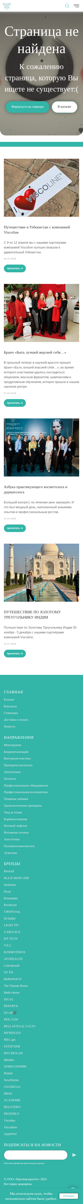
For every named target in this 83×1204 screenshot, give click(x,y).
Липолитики (12, 772)
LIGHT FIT (11, 925)
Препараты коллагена (18, 765)
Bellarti (8, 1073)
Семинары (11, 713)
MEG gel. (10, 1039)
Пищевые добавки (16, 798)
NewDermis (11, 1080)
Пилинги (10, 778)
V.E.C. (8, 945)
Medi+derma (11, 992)
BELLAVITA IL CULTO (20, 1026)
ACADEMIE (12, 1100)
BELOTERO (12, 1107)
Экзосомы (10, 852)
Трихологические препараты (23, 805)
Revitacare (10, 905)
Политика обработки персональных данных (24, 1163)
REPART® (11, 1006)
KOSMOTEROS (14, 952)
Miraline (9, 1060)
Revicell (9, 871)
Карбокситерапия (15, 819)
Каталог (9, 699)
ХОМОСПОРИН (15, 1066)
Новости (9, 726)
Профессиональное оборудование (26, 785)
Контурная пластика (17, 758)
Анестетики (12, 839)
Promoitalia (11, 898)
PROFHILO (11, 1113)
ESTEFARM (12, 1046)
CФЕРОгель (12, 911)
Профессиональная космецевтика (26, 792)
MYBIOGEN (12, 1032)
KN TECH (11, 938)
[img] (7, 6)
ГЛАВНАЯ (13, 692)
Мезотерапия (12, 745)
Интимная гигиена (16, 832)
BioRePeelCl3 (12, 979)
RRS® (8, 1093)
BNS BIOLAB (13, 1053)
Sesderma (10, 884)
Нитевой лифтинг (16, 825)
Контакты (10, 706)
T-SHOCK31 (12, 932)
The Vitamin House (16, 985)
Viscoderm (10, 1127)
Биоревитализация (16, 751)
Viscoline (9, 1120)
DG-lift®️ (10, 1012)
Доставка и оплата (16, 719)
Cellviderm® (12, 965)
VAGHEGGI (12, 1086)
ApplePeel (10, 1133)
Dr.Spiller (10, 918)
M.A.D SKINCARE (16, 878)
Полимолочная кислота (19, 846)
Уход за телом (13, 812)
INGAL (9, 999)
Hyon (7, 891)
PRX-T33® (11, 1019)
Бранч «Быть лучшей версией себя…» (35, 352)
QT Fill (8, 972)
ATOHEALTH (13, 959)
